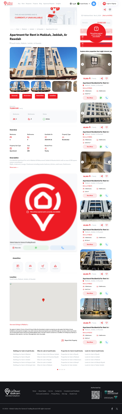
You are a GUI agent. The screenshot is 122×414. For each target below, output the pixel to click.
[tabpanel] (24, 358)
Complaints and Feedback (71, 391)
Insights (58, 4)
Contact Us (58, 391)
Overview (27, 95)
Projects (35, 4)
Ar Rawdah (40, 29)
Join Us (50, 391)
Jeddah (32, 29)
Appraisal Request (48, 4)
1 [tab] (57, 369)
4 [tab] (62, 369)
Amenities (40, 95)
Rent (23, 4)
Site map (64, 394)
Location (53, 95)
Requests (29, 4)
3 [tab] (61, 369)
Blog (40, 4)
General (14, 95)
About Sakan (42, 391)
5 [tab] (64, 369)
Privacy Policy (55, 394)
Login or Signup (111, 4)
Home (12, 29)
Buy (19, 4)
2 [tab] (59, 369)
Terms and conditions (42, 394)
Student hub (72, 394)
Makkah (24, 29)
